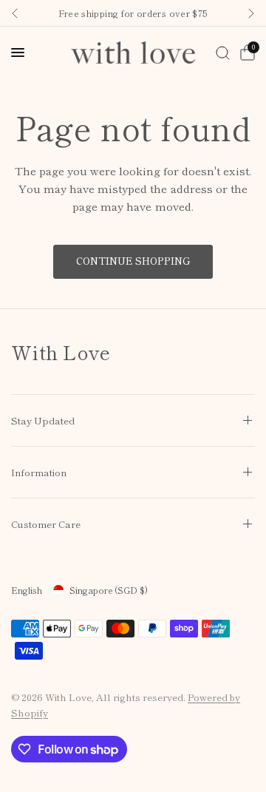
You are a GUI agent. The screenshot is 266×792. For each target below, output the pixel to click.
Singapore (108, 589)
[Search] (223, 52)
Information (38, 472)
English (26, 589)
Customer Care (46, 524)
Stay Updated (43, 420)
